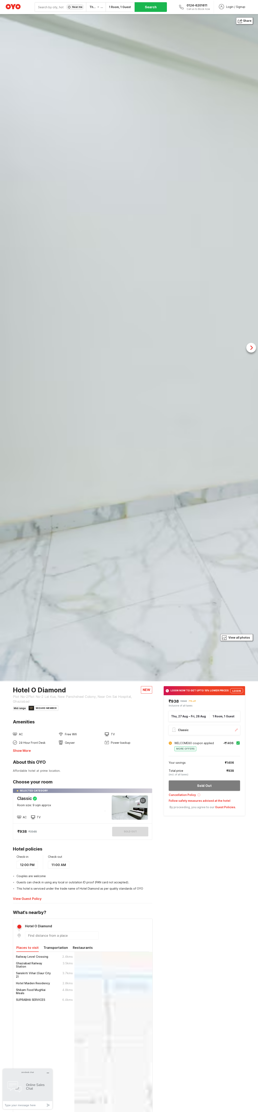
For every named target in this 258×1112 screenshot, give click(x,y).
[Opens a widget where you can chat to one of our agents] (27, 1089)
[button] (204, 796)
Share (247, 20)
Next (251, 348)
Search (151, 7)
